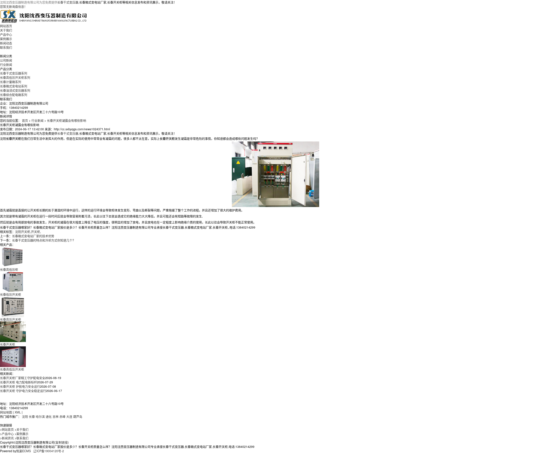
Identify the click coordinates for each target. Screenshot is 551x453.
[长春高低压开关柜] (13, 356)
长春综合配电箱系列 (13, 94)
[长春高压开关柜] (13, 306)
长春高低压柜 (9, 269)
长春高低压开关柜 (12, 369)
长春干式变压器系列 (13, 73)
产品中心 (6, 34)
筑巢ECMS (23, 451)
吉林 (56, 416)
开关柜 (35, 231)
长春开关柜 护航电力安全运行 (20, 386)
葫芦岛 (77, 416)
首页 (25, 120)
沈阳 (25, 416)
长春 (32, 416)
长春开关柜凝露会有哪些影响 (66, 120)
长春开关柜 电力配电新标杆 (18, 382)
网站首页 (6, 26)
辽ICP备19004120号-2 (48, 451)
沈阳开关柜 (22, 231)
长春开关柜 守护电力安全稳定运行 (23, 391)
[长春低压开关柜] (13, 281)
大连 (69, 416)
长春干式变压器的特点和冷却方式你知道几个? (43, 240)
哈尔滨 (40, 416)
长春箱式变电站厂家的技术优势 (33, 236)
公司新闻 (6, 60)
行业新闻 (6, 64)
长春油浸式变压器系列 (15, 90)
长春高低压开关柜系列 (15, 77)
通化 (49, 416)
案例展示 (6, 39)
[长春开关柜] (13, 331)
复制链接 (62, 442)
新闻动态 (6, 43)
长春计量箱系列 (10, 82)
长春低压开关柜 (10, 294)
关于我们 (6, 30)
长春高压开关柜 (10, 319)
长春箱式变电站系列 (13, 86)
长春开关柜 (7, 344)
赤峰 (62, 416)
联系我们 (6, 47)
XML (18, 412)
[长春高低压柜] (13, 256)
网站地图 (6, 412)
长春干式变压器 (67, 2)
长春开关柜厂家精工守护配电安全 (22, 378)
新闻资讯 (8, 438)
